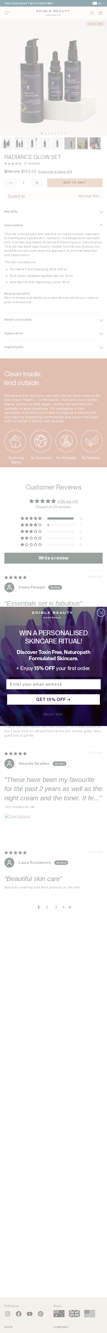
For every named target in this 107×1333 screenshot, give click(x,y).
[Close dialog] (101, 612)
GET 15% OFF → (53, 699)
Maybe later (54, 714)
